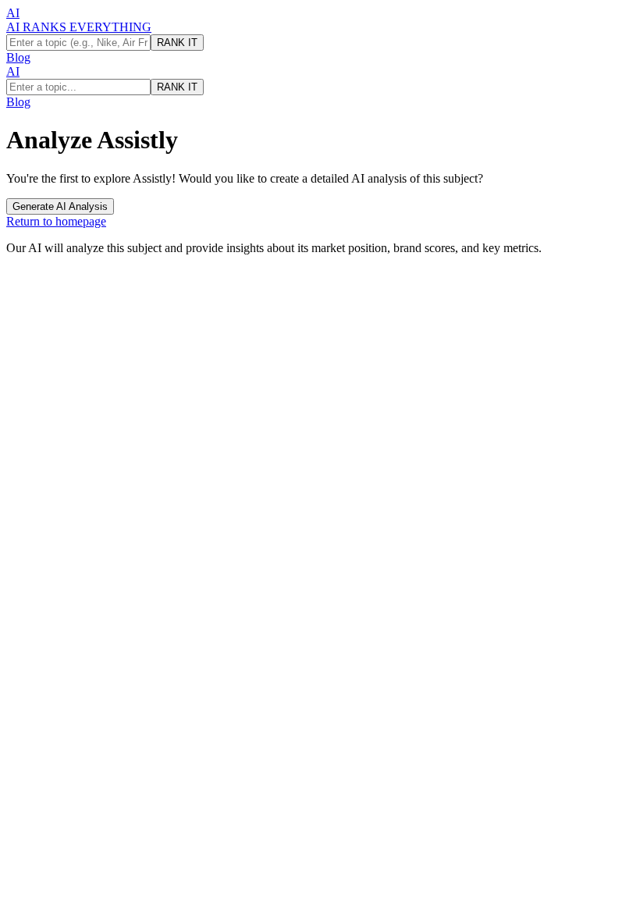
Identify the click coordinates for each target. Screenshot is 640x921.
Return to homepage (56, 221)
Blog (18, 57)
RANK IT (177, 42)
